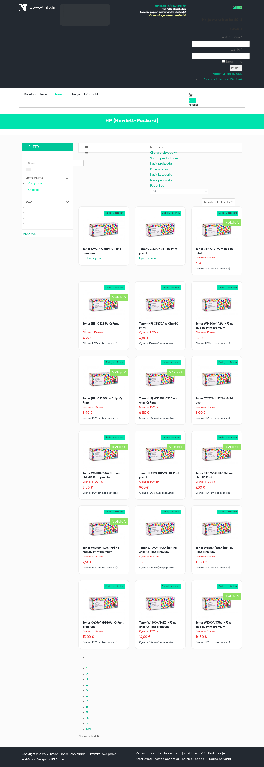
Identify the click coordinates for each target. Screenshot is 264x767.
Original (33, 189)
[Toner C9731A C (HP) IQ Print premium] (104, 231)
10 (87, 718)
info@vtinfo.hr (176, 6)
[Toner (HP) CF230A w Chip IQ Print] (160, 306)
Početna (30, 94)
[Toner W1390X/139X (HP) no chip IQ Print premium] (104, 530)
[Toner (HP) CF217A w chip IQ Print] (217, 231)
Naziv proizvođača (162, 180)
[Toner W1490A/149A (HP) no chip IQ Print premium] (160, 530)
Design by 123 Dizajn (50, 759)
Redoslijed (157, 185)
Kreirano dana (159, 169)
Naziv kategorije (161, 174)
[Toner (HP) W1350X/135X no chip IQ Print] (217, 455)
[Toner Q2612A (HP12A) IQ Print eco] (217, 380)
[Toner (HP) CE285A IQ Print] (104, 306)
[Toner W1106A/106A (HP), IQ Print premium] (217, 530)
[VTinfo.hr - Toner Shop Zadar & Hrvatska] (37, 7)
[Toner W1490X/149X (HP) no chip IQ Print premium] (160, 604)
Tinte (43, 94)
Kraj (89, 729)
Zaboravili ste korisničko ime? (222, 79)
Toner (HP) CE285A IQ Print (101, 323)
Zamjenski (35, 183)
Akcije (76, 94)
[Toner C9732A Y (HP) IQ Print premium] (160, 231)
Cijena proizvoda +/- (164, 152)
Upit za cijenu (92, 258)
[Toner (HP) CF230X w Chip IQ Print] (104, 380)
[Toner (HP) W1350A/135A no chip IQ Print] (160, 380)
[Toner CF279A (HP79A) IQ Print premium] (160, 455)
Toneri (59, 94)
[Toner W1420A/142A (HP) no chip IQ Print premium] (217, 306)
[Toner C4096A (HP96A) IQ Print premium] (104, 604)
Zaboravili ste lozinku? (227, 73)
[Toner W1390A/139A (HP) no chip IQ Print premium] (104, 455)
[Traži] (28, 169)
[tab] (47, 178)
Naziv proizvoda (161, 163)
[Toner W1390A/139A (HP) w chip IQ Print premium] (217, 604)
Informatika (92, 94)
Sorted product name (165, 158)
